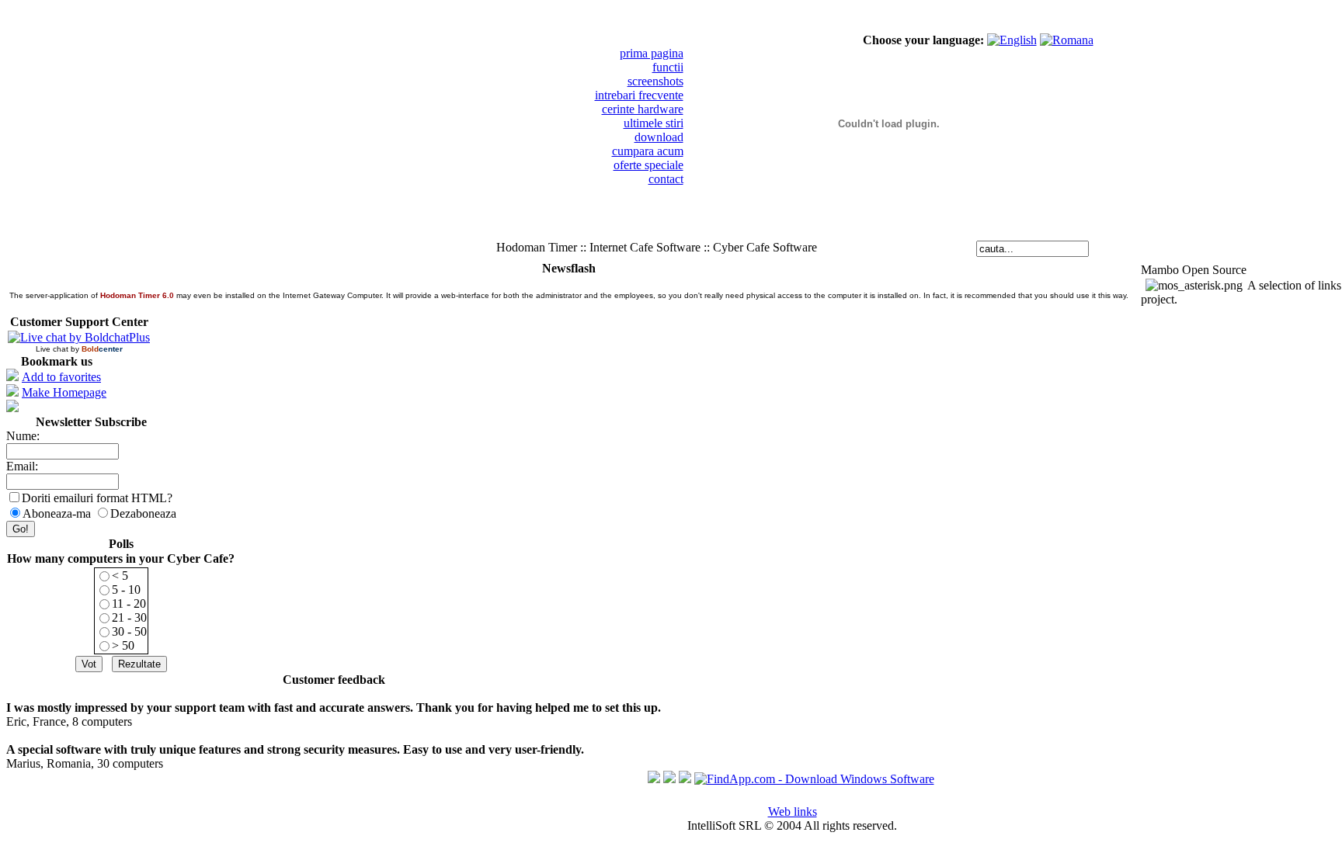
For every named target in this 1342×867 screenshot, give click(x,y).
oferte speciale (648, 165)
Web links (792, 811)
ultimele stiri (653, 123)
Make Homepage (64, 392)
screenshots (655, 81)
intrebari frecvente (639, 95)
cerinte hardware (642, 109)
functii (667, 67)
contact (665, 179)
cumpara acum (647, 151)
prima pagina (651, 53)
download (658, 137)
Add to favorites (61, 376)
